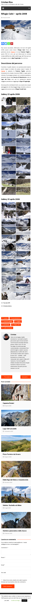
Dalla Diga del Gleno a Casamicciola (15, 480)
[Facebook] (2, 43)
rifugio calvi (17, 324)
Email (3, 565)
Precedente (7, 377)
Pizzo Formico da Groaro (12, 454)
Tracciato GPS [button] (6, 303)
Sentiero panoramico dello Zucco (15, 531)
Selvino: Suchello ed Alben (12, 505)
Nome (3, 557)
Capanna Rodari (8, 403)
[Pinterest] (11, 43)
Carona (13, 52)
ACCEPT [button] (24, 600)
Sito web (3, 572)
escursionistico (16, 318)
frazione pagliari (8, 321)
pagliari (19, 321)
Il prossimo (25, 377)
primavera (6, 324)
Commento (4, 547)
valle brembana (8, 328)
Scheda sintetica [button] (7, 306)
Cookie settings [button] (15, 600)
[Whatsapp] (8, 43)
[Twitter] (5, 43)
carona (6, 318)
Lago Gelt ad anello (10, 429)
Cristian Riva (7, 2)
